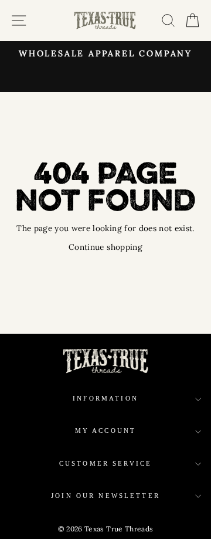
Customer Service (105, 463)
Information (105, 398)
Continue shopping (105, 247)
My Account (106, 431)
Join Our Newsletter (105, 496)
